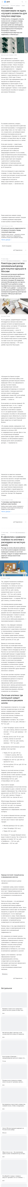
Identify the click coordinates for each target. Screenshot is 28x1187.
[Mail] (5, 2)
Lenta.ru (18, 5)
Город (23, 5)
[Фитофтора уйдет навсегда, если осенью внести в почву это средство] (14, 1027)
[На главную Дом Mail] (8, 2)
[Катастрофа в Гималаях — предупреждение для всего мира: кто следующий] (14, 1051)
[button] (14, 45)
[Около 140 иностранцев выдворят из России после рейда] (14, 1123)
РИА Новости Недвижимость (13, 260)
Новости (25, 260)
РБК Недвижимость (20, 532)
